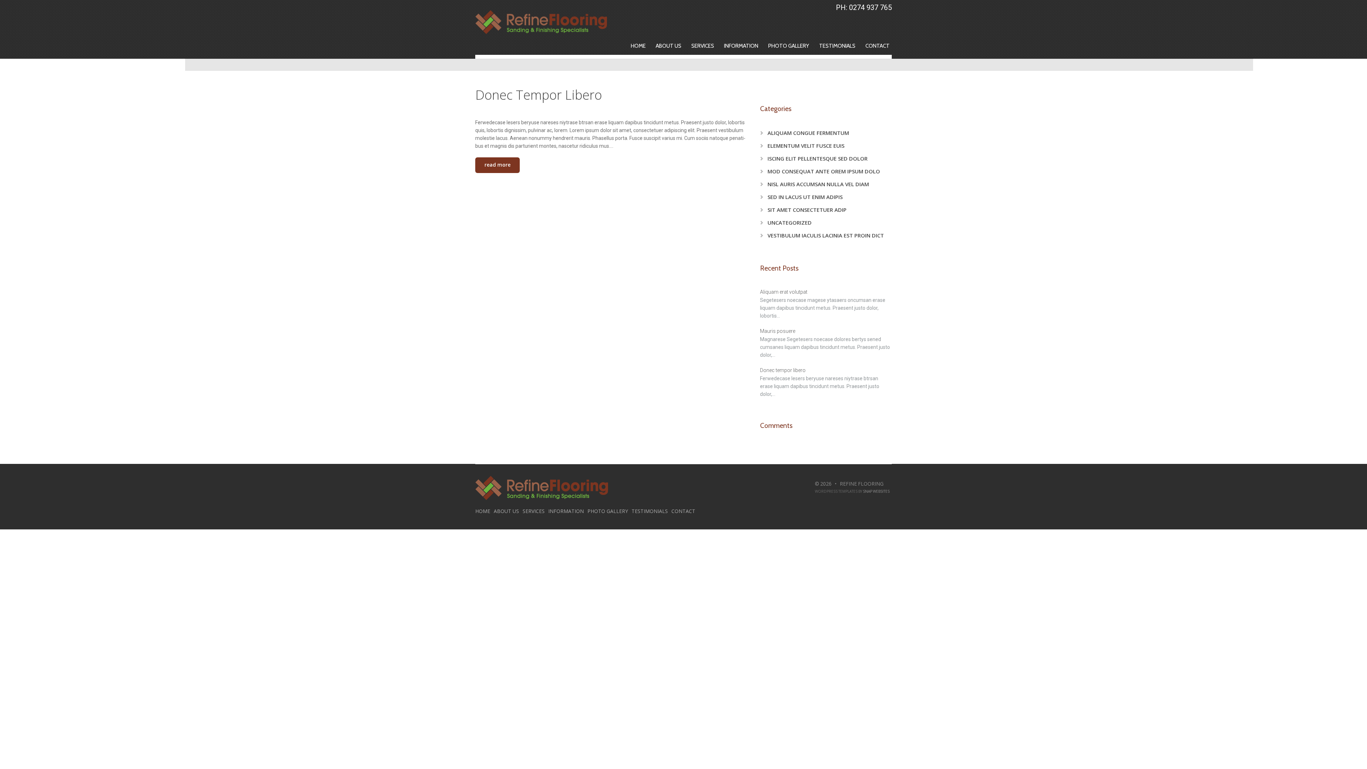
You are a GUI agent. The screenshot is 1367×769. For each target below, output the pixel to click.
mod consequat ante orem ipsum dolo (824, 171)
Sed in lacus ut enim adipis (805, 196)
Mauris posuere (777, 331)
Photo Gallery (788, 46)
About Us (668, 46)
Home (638, 46)
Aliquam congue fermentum (808, 132)
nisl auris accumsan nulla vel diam (818, 184)
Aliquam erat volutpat (783, 292)
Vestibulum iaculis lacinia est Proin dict (826, 235)
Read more (497, 164)
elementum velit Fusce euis (806, 145)
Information (741, 46)
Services (702, 46)
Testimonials (837, 46)
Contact (877, 46)
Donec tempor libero (538, 95)
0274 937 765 (870, 7)
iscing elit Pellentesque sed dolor (818, 158)
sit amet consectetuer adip (807, 209)
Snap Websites (876, 491)
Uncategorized (790, 222)
